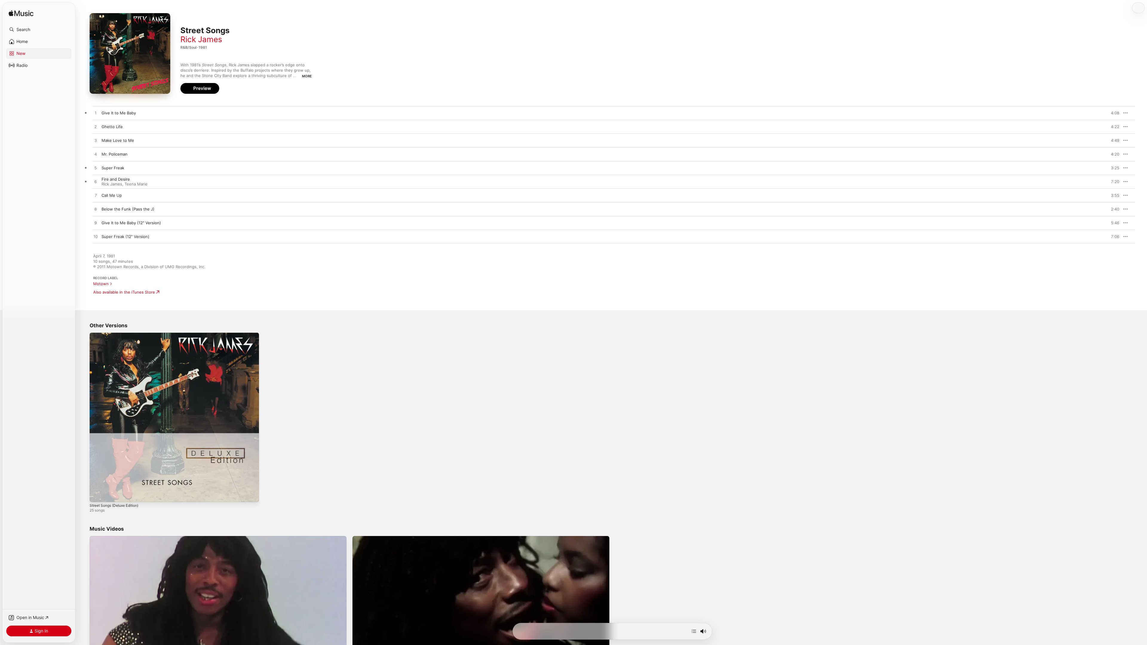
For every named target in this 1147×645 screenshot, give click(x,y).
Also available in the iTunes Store (124, 292)
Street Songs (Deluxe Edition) (117, 335)
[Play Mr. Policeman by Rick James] (96, 154)
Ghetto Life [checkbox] (112, 126)
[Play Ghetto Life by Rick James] (96, 127)
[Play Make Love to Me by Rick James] (96, 140)
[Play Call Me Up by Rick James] (96, 195)
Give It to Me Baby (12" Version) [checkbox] (131, 222)
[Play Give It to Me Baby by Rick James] (96, 113)
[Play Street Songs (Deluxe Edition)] (97, 494)
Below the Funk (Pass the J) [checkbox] (128, 209)
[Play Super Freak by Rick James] (96, 168)
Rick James (201, 39)
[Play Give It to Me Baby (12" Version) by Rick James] (96, 223)
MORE (307, 76)
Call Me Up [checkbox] (112, 195)
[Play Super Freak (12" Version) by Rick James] (96, 236)
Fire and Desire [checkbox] (116, 179)
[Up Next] (693, 631)
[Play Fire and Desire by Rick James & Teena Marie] (96, 182)
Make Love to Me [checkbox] (118, 140)
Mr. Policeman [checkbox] (115, 154)
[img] (21, 13)
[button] (39, 29)
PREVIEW (1112, 113)
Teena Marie (136, 184)
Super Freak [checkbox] (113, 167)
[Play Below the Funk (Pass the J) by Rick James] (96, 209)
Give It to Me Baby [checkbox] (119, 112)
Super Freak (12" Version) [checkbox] (125, 236)
